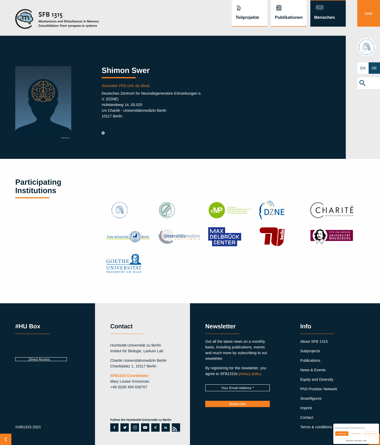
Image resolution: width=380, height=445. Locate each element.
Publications (310, 360)
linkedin (166, 427)
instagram (135, 427)
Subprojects (310, 351)
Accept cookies (342, 433)
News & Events (313, 370)
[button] (368, 83)
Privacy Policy (349, 440)
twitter (123, 427)
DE (374, 68)
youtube (144, 427)
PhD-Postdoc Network (318, 389)
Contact (306, 417)
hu (368, 47)
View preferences (370, 433)
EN (362, 68)
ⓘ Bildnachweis (65, 138)
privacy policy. (250, 374)
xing (154, 425)
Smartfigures (311, 398)
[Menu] (368, 13)
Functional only (356, 433)
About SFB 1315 (314, 341)
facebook (114, 427)
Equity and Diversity (316, 379)
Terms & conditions (316, 427)
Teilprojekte (247, 17)
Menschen (324, 17)
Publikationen (289, 17)
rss (174, 425)
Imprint (365, 440)
